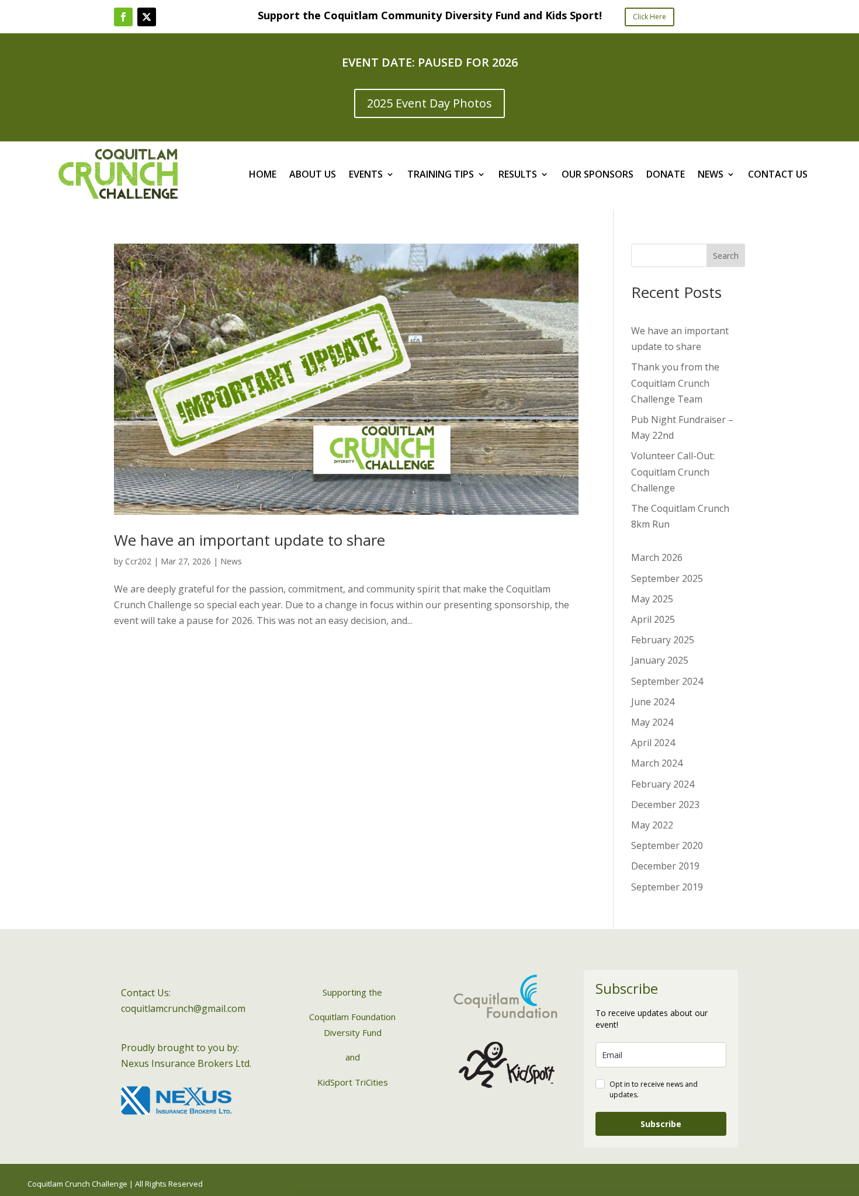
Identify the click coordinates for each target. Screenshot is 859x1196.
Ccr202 (138, 561)
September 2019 (667, 886)
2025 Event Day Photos (429, 103)
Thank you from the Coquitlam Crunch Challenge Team (675, 382)
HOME (262, 175)
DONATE (665, 175)
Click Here (649, 17)
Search (726, 255)
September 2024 (667, 681)
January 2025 (659, 660)
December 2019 (665, 865)
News (231, 561)
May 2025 (652, 598)
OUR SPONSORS (597, 175)
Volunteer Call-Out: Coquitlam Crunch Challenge (673, 471)
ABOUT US (312, 175)
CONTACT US (778, 175)
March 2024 (657, 763)
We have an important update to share (249, 539)
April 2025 (653, 619)
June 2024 (652, 701)
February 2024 (662, 784)
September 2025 (667, 578)
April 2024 (653, 742)
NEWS (710, 175)
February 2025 (662, 639)
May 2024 (652, 722)
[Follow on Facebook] (123, 17)
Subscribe (660, 1123)
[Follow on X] (146, 17)
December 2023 (665, 804)
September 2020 (667, 845)
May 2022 (652, 825)
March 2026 (657, 557)
